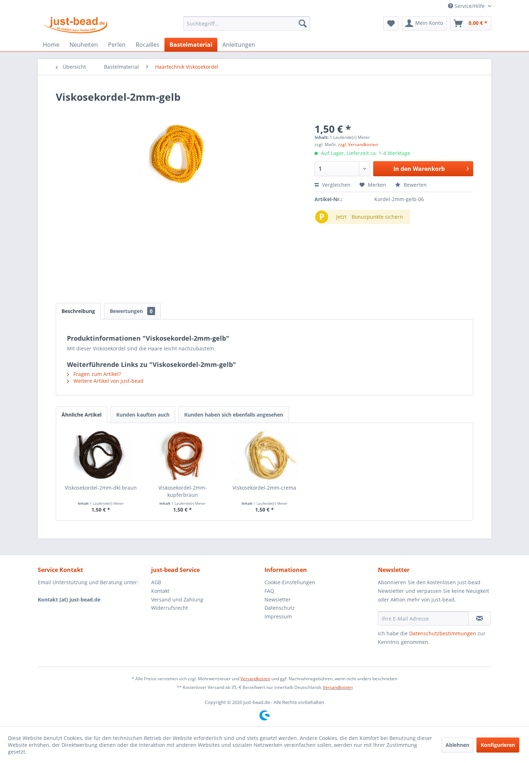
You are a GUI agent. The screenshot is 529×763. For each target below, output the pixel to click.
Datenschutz (279, 607)
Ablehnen (457, 744)
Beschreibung (78, 311)
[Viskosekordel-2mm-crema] (264, 455)
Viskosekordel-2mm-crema (264, 487)
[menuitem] (246, 23)
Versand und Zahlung (177, 599)
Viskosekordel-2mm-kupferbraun (182, 491)
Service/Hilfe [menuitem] (469, 6)
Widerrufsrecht (169, 607)
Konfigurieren (498, 744)
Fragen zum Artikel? (96, 374)
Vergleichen (336, 184)
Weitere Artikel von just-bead (108, 380)
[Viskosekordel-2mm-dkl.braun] (100, 455)
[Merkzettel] (391, 23)
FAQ (269, 590)
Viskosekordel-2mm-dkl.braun (101, 487)
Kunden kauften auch (142, 414)
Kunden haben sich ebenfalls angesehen (233, 414)
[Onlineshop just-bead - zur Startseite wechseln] (75, 25)
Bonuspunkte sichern (377, 216)
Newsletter (277, 599)
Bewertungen (131, 311)
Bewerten (414, 184)
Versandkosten (255, 679)
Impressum (278, 616)
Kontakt (160, 590)
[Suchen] (302, 23)
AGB (156, 582)
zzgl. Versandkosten (358, 144)
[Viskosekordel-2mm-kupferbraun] (182, 455)
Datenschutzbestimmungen (442, 633)
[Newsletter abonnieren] (479, 618)
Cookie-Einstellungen (289, 582)
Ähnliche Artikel (81, 414)
